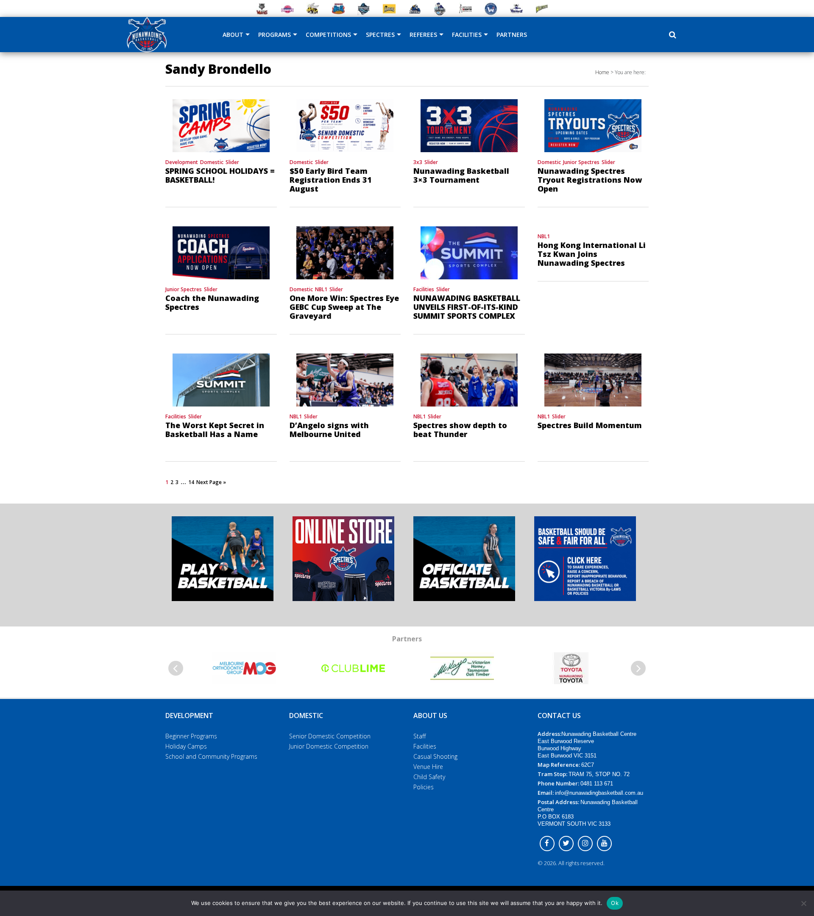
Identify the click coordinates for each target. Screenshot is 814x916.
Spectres (380, 35)
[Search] (672, 35)
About (233, 35)
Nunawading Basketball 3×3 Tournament (461, 175)
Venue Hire (428, 767)
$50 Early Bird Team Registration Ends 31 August (331, 180)
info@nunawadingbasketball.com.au (599, 793)
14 (191, 482)
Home (602, 72)
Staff (419, 736)
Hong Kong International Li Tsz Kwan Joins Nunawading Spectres (592, 254)
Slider (232, 162)
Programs (274, 35)
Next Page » (211, 482)
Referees (423, 35)
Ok (615, 902)
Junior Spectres (581, 162)
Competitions (328, 35)
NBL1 (321, 289)
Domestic (211, 162)
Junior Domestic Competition (328, 746)
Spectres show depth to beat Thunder (460, 429)
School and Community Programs (211, 756)
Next (638, 668)
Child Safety (429, 777)
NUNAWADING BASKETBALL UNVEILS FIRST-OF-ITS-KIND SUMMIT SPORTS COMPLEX (466, 307)
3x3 (417, 162)
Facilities (467, 35)
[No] (803, 903)
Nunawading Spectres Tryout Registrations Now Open (590, 180)
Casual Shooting (435, 756)
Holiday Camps (186, 746)
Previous (175, 668)
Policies (423, 787)
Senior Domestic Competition (330, 736)
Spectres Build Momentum (590, 425)
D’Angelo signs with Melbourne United (329, 429)
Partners (511, 35)
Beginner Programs (191, 736)
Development (181, 162)
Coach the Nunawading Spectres (212, 302)
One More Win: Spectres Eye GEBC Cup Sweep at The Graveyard (344, 307)
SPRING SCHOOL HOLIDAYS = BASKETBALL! (220, 175)
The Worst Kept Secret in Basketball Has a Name (214, 429)
